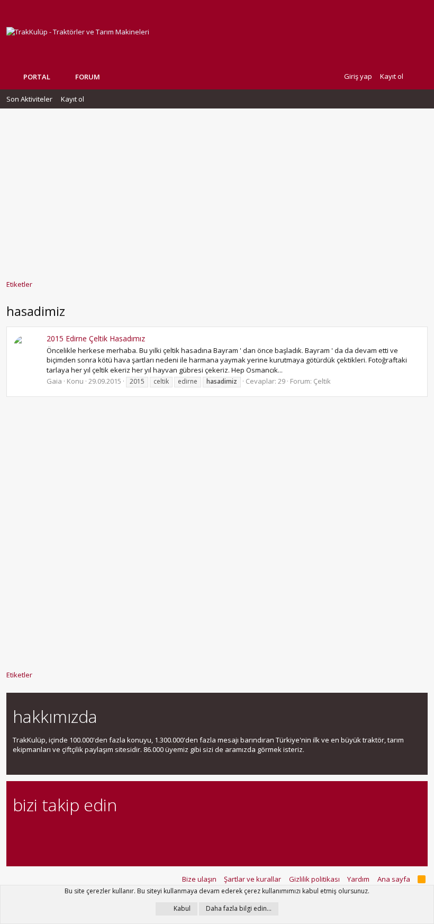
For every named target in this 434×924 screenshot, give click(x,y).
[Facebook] (19, 834)
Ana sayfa (393, 879)
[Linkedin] (56, 834)
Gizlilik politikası (314, 879)
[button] (108, 76)
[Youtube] (130, 834)
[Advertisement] (217, 189)
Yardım (358, 879)
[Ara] (419, 76)
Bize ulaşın (199, 879)
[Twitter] (111, 834)
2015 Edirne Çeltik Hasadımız (96, 338)
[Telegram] (93, 834)
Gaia (54, 381)
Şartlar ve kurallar (252, 879)
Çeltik (322, 381)
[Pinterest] (74, 834)
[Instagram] (37, 834)
